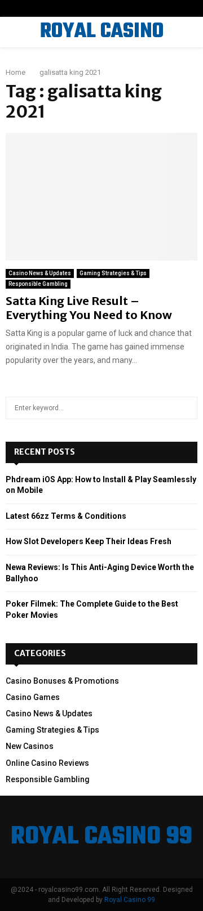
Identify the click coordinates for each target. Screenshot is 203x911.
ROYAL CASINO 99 (102, 46)
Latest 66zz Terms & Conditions (66, 515)
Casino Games (33, 697)
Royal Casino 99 (129, 900)
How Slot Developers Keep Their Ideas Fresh (88, 541)
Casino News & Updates (39, 273)
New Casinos (30, 746)
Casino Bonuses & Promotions (62, 680)
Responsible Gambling (38, 284)
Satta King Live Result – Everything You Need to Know (89, 308)
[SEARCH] (185, 408)
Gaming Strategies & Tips (113, 273)
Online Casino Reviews (47, 763)
